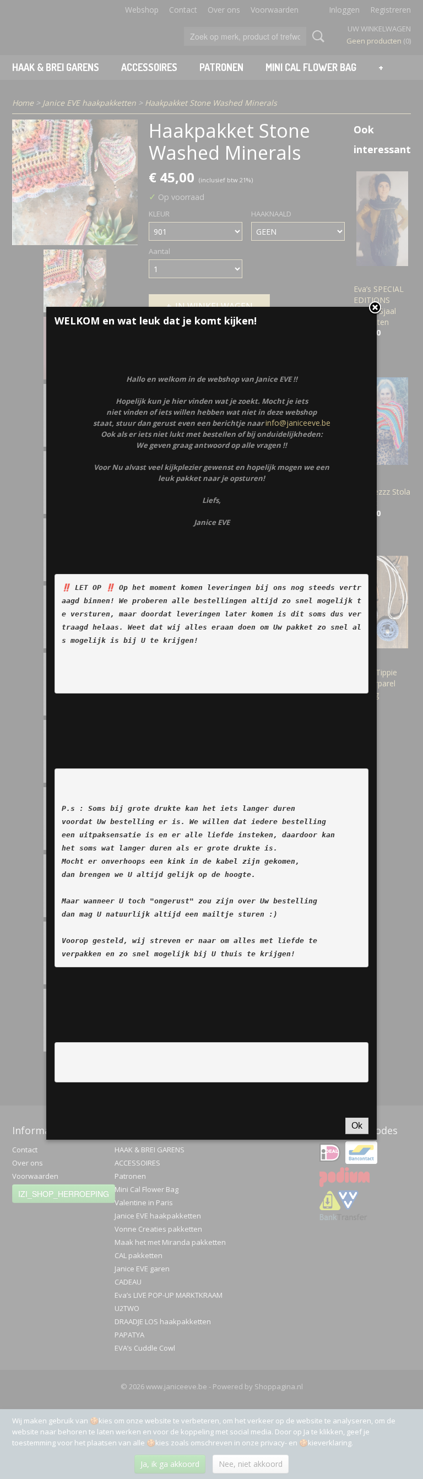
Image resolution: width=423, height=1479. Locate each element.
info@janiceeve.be (297, 423)
